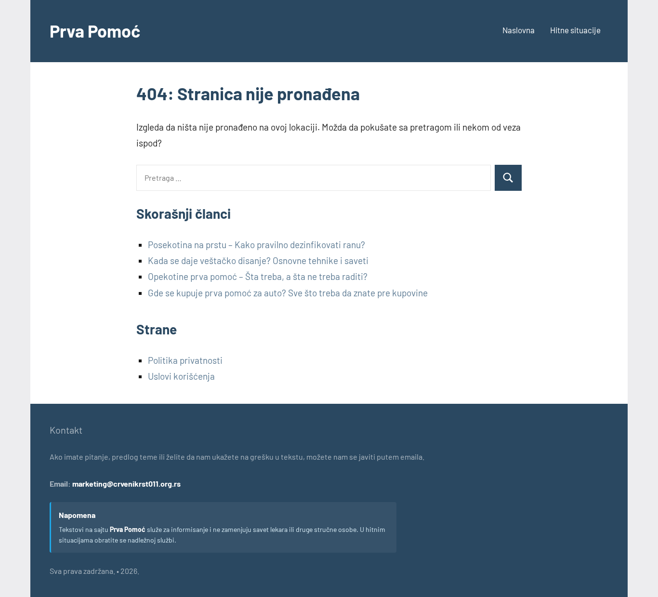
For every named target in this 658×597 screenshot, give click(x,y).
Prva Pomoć (95, 30)
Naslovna (518, 30)
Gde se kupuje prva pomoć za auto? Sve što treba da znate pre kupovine (288, 292)
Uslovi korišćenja (181, 376)
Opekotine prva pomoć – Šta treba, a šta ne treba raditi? (258, 276)
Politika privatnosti (185, 360)
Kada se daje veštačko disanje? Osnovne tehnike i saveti (258, 260)
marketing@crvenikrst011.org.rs (126, 483)
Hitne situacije (575, 30)
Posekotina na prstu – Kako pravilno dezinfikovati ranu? (256, 244)
